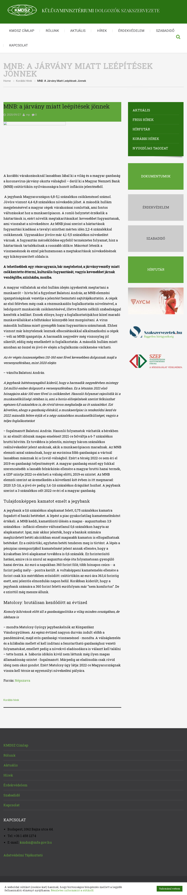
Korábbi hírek (24, 80)
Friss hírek (143, 119)
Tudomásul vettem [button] (169, 888)
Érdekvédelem (131, 31)
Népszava (22, 680)
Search (178, 38)
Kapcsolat (18, 45)
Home (7, 80)
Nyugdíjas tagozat (150, 148)
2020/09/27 (14, 114)
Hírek (102, 31)
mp (28, 114)
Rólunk (52, 31)
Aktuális (77, 31)
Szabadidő (165, 31)
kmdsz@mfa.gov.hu (36, 842)
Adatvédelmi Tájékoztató (23, 855)
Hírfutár (141, 129)
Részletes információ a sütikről (72, 890)
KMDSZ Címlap (21, 31)
